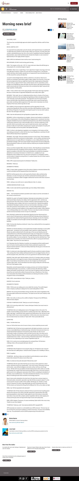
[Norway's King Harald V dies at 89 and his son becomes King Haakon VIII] (62, 25)
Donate (75, 3)
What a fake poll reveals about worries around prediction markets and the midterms (71, 36)
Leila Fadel (15, 29)
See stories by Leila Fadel (15, 433)
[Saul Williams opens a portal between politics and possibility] (62, 69)
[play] (3, 9)
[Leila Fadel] (5, 432)
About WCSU (39, 12)
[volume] (6, 9)
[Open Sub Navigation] (11, 12)
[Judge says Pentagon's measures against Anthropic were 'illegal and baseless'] (62, 57)
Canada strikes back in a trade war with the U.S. (62, 447)
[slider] (8, 9)
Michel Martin (9, 29)
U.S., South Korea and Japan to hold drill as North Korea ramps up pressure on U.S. (71, 47)
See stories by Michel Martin (16, 422)
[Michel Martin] (5, 421)
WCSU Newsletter (30, 12)
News (21, 12)
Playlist (16, 12)
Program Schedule (6, 12)
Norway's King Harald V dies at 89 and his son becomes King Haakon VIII (71, 26)
